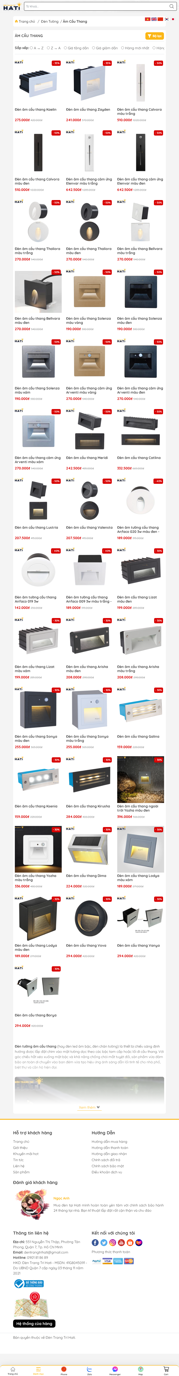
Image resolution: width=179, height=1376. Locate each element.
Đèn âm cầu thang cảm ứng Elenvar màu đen (140, 181)
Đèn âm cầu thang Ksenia (36, 806)
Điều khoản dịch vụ (107, 1172)
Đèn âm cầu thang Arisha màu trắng (138, 669)
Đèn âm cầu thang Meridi (87, 458)
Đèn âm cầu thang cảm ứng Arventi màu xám (38, 460)
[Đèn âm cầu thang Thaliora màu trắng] (38, 222)
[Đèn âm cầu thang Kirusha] (89, 779)
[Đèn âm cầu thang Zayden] (89, 82)
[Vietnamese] (147, 19)
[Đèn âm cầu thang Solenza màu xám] (38, 361)
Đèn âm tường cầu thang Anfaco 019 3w (35, 599)
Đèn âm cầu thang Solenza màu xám (37, 390)
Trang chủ (27, 21)
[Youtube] (121, 1242)
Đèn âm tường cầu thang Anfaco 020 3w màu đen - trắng (138, 529)
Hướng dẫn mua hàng (109, 1141)
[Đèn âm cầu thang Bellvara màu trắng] (140, 222)
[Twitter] (103, 1242)
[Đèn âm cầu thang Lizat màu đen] (140, 570)
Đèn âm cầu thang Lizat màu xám (35, 669)
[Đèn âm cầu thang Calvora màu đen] (38, 152)
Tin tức (18, 1160)
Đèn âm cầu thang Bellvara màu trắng (139, 251)
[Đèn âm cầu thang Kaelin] (38, 82)
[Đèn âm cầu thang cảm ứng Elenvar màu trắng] (89, 152)
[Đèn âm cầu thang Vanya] (140, 918)
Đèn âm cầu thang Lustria (36, 527)
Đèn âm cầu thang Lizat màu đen (137, 599)
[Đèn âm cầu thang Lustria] (38, 500)
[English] (154, 19)
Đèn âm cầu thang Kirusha (88, 806)
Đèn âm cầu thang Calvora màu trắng (139, 111)
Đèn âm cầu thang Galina (138, 736)
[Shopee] (130, 1242)
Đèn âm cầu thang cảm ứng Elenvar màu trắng (89, 181)
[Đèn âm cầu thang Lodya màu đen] (38, 918)
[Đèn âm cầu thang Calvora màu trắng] (140, 82)
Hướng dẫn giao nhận (109, 1154)
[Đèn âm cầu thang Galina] (140, 709)
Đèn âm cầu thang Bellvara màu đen (37, 320)
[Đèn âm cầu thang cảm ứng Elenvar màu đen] (140, 152)
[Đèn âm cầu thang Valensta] (89, 500)
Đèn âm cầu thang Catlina (139, 458)
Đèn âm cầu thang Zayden (88, 109)
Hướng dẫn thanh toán (110, 1147)
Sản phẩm (21, 1172)
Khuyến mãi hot (25, 1154)
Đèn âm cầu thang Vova (86, 945)
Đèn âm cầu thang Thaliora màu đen (89, 251)
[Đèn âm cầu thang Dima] (89, 849)
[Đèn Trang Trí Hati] (12, 6)
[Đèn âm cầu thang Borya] (38, 988)
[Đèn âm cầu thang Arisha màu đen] (89, 640)
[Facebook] (95, 1242)
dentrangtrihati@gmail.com (46, 1252)
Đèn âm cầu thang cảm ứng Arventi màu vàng (89, 390)
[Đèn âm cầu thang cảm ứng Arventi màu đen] (140, 361)
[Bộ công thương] (28, 1283)
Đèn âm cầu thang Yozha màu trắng (35, 878)
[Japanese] (173, 19)
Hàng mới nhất (137, 48)
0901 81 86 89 (37, 1257)
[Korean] (166, 19)
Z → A (55, 48)
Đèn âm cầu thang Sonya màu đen (36, 738)
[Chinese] (160, 19)
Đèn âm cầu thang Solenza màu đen (139, 320)
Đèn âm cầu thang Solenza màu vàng (88, 320)
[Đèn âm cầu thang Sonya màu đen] (38, 709)
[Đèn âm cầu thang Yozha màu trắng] (38, 849)
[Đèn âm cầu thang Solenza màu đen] (140, 291)
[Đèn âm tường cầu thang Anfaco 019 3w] (38, 570)
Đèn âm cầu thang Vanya (138, 945)
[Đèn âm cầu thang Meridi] (89, 431)
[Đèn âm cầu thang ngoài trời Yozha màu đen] (140, 779)
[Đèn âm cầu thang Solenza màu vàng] (89, 291)
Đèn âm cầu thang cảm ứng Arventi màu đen (140, 390)
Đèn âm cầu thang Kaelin (36, 109)
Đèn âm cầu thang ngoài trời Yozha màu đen (137, 808)
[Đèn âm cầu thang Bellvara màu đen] (38, 291)
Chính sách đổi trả (106, 1160)
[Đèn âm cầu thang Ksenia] (38, 779)
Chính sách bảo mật (108, 1166)
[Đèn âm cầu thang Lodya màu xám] (140, 849)
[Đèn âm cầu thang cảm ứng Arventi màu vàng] (89, 361)
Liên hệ (18, 1166)
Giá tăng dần (78, 48)
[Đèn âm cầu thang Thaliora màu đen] (89, 222)
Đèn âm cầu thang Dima (86, 876)
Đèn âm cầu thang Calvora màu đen (37, 181)
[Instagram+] (112, 1242)
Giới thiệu (20, 1147)
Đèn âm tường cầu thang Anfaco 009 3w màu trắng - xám (89, 599)
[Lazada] (138, 1242)
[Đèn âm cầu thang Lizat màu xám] (38, 640)
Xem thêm (87, 1107)
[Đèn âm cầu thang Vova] (89, 918)
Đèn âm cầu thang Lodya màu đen (36, 947)
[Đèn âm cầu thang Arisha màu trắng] (140, 640)
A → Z (38, 48)
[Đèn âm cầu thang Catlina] (140, 431)
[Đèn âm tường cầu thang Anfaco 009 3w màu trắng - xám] (89, 570)
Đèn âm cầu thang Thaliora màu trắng (37, 251)
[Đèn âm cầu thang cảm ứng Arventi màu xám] (38, 431)
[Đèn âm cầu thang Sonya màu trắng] (89, 709)
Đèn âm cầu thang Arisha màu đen (87, 669)
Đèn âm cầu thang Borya (36, 1015)
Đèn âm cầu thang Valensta (89, 527)
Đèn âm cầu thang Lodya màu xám (138, 878)
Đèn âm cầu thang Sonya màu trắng (87, 738)
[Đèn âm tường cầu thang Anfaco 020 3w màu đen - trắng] (140, 500)
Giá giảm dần (107, 48)
